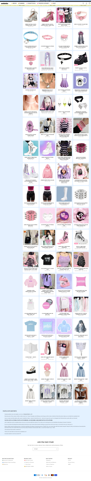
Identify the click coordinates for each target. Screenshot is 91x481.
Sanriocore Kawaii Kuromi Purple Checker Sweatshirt (47, 291)
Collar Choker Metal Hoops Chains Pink (64, 47)
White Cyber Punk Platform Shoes (81, 247)
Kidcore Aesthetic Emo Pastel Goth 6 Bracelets (81, 135)
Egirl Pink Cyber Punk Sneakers (64, 247)
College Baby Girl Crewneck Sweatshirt (64, 314)
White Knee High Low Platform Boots (64, 203)
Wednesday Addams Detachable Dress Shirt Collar (81, 112)
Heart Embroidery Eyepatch (64, 358)
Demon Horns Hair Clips (47, 111)
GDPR (69, 464)
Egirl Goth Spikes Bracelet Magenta (81, 158)
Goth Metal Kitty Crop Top (47, 269)
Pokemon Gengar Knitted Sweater (81, 269)
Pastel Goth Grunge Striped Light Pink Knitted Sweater (64, 135)
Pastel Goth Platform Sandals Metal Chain (64, 291)
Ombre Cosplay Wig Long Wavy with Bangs (81, 47)
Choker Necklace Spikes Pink (47, 47)
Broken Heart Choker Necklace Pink (31, 69)
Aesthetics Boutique (47, 477)
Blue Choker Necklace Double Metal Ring (31, 47)
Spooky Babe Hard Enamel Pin (64, 225)
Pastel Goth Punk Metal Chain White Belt (47, 203)
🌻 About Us (5, 464)
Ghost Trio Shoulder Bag (64, 112)
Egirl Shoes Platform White (47, 158)
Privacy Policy (71, 462)
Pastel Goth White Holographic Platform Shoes (30, 181)
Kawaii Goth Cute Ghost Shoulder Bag (30, 247)
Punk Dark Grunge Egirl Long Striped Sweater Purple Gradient (64, 158)
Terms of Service (50, 464)
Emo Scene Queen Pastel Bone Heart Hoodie (47, 247)
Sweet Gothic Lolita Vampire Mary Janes (30, 25)
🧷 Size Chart (27, 464)
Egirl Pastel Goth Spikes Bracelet (30, 225)
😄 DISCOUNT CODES (29, 466)
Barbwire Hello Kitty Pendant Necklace (47, 90)
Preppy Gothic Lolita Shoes (81, 69)
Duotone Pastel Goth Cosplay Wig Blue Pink (47, 69)
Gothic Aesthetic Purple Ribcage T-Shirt (47, 401)
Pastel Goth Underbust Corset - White (81, 358)
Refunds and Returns (51, 462)
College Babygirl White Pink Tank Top (30, 314)
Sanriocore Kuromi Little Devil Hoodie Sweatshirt (64, 181)
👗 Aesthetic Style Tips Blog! (9, 462)
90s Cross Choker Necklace (64, 69)
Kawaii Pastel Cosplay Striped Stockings (81, 314)
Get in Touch (49, 466)
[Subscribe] (56, 449)
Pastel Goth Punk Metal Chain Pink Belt (30, 203)
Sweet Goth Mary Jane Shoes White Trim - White (30, 380)
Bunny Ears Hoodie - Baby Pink (64, 380)
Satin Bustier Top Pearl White (47, 225)
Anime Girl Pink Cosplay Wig (47, 380)
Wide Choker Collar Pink (81, 24)
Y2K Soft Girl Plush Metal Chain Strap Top (64, 269)
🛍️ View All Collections (7, 460)
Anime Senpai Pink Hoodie (47, 180)
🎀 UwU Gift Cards (28, 460)
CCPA (69, 460)
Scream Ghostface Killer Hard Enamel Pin (81, 225)
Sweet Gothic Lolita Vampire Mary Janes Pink (47, 25)
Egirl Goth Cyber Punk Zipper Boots (31, 158)
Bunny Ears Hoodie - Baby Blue (81, 380)
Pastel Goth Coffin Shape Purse (30, 135)
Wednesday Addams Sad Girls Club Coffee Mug (81, 90)
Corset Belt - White (30, 357)
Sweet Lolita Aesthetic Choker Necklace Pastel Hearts (30, 112)
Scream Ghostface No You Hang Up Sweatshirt (81, 181)
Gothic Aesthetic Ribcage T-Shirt (64, 401)
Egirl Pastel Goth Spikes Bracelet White (81, 203)
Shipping (48, 460)
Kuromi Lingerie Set (30, 89)
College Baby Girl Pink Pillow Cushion (81, 291)
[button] (43, 3)
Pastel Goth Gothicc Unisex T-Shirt (31, 336)
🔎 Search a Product (29, 462)
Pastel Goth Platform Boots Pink (64, 25)
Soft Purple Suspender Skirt (64, 90)
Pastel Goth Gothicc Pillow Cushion (47, 336)
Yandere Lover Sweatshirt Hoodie (30, 291)
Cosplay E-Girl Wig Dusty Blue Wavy (81, 336)
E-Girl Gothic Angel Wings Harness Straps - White (80, 401)
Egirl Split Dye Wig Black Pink (47, 358)
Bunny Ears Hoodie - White (30, 401)
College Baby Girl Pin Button (47, 314)
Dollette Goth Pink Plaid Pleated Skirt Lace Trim (30, 269)
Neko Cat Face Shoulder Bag (47, 135)
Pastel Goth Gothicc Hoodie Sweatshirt (64, 336)
